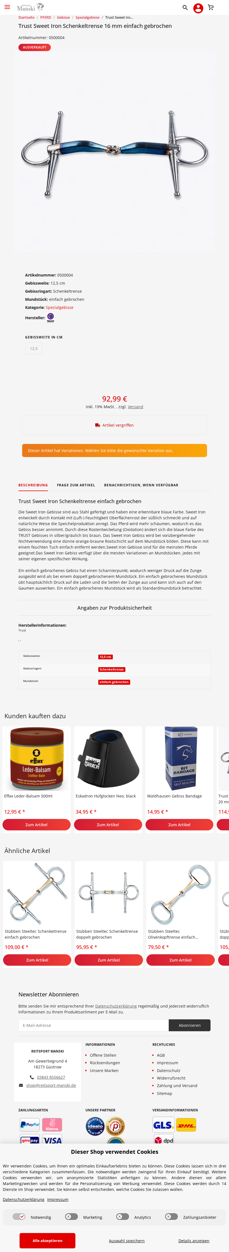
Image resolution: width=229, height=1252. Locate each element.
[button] (186, 7)
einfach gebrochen (114, 682)
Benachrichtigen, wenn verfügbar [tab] (141, 485)
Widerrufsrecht (171, 1078)
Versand (135, 406)
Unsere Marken (104, 1070)
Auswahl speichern (127, 1240)
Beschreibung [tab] (33, 485)
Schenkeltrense (112, 669)
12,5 (34, 348)
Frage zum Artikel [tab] (76, 485)
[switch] (19, 1216)
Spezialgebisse (59, 307)
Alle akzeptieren (48, 1240)
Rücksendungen (105, 1062)
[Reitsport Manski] (30, 7)
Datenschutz (168, 1070)
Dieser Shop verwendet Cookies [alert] (114, 1151)
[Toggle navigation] (7, 4)
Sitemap (164, 1093)
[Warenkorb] (211, 6)
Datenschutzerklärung (116, 1006)
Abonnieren (190, 1025)
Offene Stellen (103, 1055)
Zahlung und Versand (177, 1085)
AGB (161, 1055)
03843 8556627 (51, 1077)
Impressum (167, 1062)
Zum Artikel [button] (36, 824)
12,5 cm (105, 657)
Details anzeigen (193, 1240)
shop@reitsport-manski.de (51, 1085)
